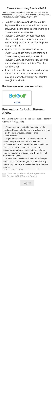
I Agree (27, 183)
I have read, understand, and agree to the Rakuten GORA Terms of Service (26, 174)
